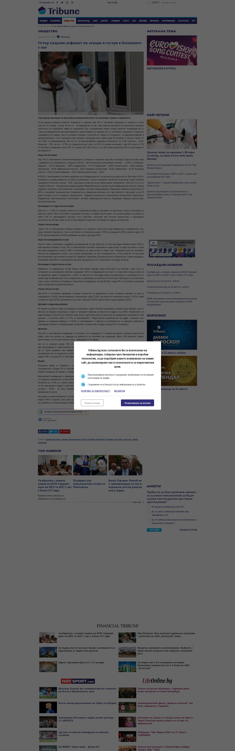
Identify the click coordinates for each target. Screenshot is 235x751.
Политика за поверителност (95, 390)
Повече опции (92, 403)
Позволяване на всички (137, 403)
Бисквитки (119, 390)
